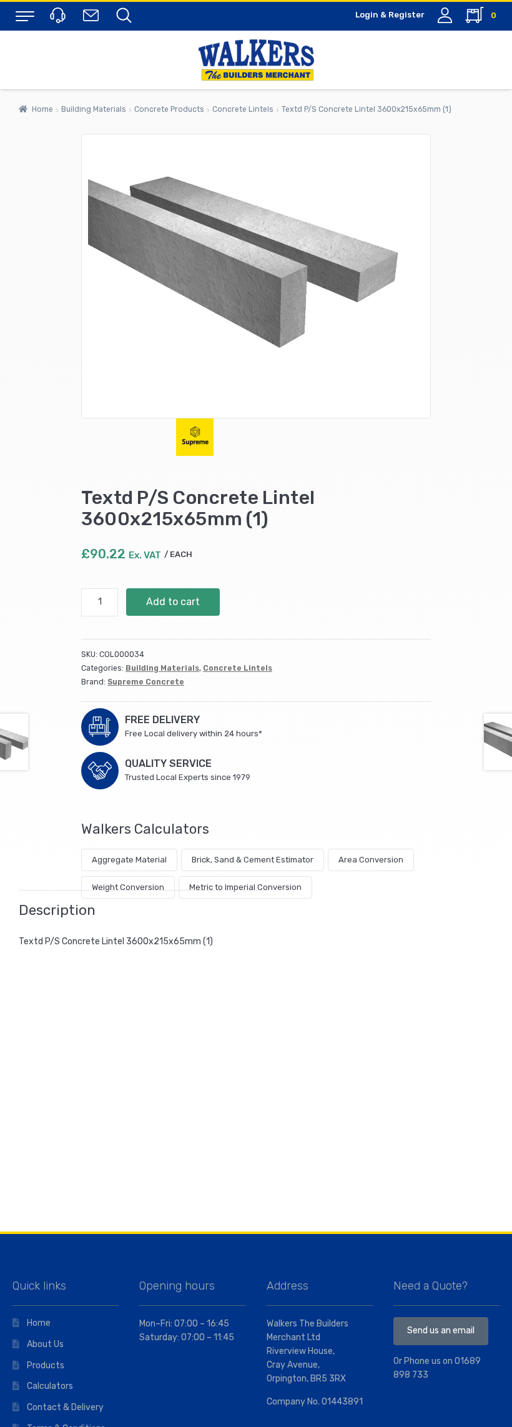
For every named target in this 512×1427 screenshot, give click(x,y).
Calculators (50, 1386)
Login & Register (390, 14)
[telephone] (59, 14)
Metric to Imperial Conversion (245, 887)
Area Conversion (370, 859)
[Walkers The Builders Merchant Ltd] (256, 60)
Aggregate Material (129, 859)
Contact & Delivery (65, 1407)
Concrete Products (169, 109)
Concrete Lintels (242, 109)
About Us (45, 1344)
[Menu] (24, 15)
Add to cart (173, 602)
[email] (93, 14)
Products (45, 1365)
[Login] (445, 15)
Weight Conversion (128, 887)
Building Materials (93, 109)
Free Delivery (162, 720)
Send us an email (441, 1330)
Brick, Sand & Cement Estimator (252, 859)
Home (42, 109)
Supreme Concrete (145, 682)
